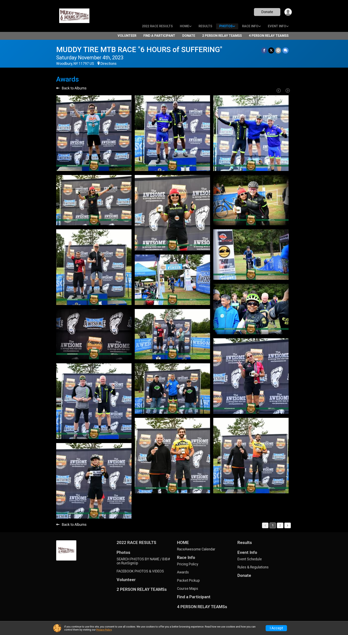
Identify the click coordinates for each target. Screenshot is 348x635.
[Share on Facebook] (264, 50)
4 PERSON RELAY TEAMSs (269, 36)
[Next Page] (287, 90)
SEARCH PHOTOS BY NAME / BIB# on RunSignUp (143, 561)
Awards (183, 572)
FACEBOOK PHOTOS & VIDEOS (140, 571)
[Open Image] (94, 133)
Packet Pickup (188, 580)
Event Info (277, 26)
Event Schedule (249, 559)
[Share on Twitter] (271, 50)
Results (205, 26)
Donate (267, 12)
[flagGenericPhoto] (118, 166)
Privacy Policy (104, 629)
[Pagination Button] (287, 525)
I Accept (276, 628)
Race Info (250, 26)
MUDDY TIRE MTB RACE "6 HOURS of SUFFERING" (139, 49)
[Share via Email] (278, 50)
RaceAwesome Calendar (196, 549)
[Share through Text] (285, 50)
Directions (108, 64)
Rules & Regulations (253, 567)
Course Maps (187, 589)
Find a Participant (159, 36)
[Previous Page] (278, 90)
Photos (226, 26)
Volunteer (127, 36)
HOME (184, 26)
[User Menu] (288, 12)
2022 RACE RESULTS (157, 26)
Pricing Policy (187, 564)
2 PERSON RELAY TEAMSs (222, 36)
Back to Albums (74, 88)
